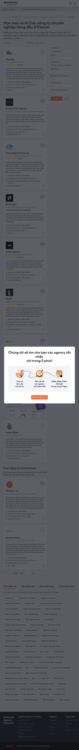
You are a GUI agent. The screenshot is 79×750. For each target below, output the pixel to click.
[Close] (72, 349)
